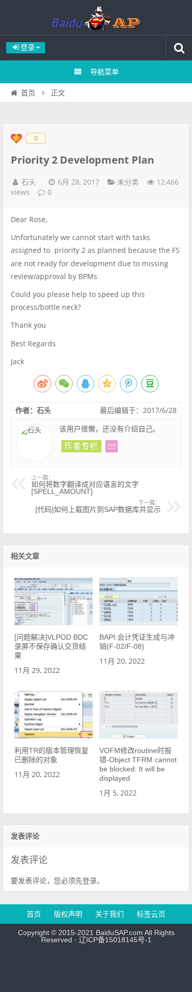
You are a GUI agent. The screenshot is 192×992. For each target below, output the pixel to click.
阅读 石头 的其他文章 (81, 446)
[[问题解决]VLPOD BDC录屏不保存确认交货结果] (53, 623)
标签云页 (151, 914)
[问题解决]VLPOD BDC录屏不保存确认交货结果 (51, 646)
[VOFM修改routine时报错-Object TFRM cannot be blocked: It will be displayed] (138, 736)
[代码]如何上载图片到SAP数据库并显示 (98, 506)
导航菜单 (104, 72)
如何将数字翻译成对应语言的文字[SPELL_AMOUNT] (85, 485)
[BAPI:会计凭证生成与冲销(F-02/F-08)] (138, 623)
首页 (28, 93)
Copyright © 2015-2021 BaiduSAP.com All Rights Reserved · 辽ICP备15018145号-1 (96, 936)
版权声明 (68, 914)
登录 (89, 881)
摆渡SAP (96, 17)
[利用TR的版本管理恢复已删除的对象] (53, 736)
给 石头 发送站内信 (111, 446)
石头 (29, 182)
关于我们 (109, 914)
